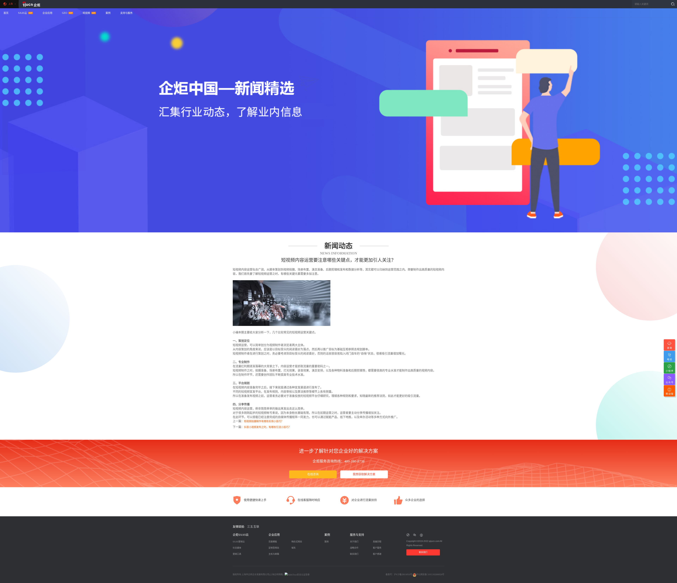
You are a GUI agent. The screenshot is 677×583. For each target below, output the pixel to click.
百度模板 (273, 541)
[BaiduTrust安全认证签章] (297, 574)
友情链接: (239, 526)
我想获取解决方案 (364, 474)
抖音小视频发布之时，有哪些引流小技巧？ (267, 427)
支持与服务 (126, 13)
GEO (64, 13)
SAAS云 (22, 13)
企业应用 (47, 13)
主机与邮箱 (274, 554)
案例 (108, 13)
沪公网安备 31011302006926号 (430, 574)
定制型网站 (274, 548)
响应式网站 (296, 541)
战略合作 (354, 548)
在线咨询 (313, 474)
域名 (293, 548)
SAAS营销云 (239, 541)
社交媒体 (237, 548)
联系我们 (354, 554)
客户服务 (377, 548)
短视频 (86, 13)
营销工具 (237, 554)
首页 (6, 13)
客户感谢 (377, 554)
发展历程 (377, 541)
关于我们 (354, 541)
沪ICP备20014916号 (403, 574)
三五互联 (253, 526)
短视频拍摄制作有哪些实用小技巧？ (263, 421)
